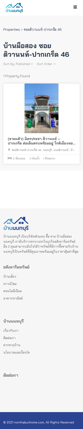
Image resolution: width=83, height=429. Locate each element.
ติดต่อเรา (9, 338)
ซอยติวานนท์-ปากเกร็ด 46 (26, 150)
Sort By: (16, 64)
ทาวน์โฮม (10, 284)
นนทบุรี (47, 150)
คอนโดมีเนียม (12, 291)
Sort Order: (45, 64)
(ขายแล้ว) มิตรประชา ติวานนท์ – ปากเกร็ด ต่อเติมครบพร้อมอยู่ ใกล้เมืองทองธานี (41, 141)
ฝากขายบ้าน (11, 345)
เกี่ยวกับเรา (11, 331)
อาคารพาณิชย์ (13, 298)
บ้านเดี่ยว (9, 276)
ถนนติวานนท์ (61, 150)
